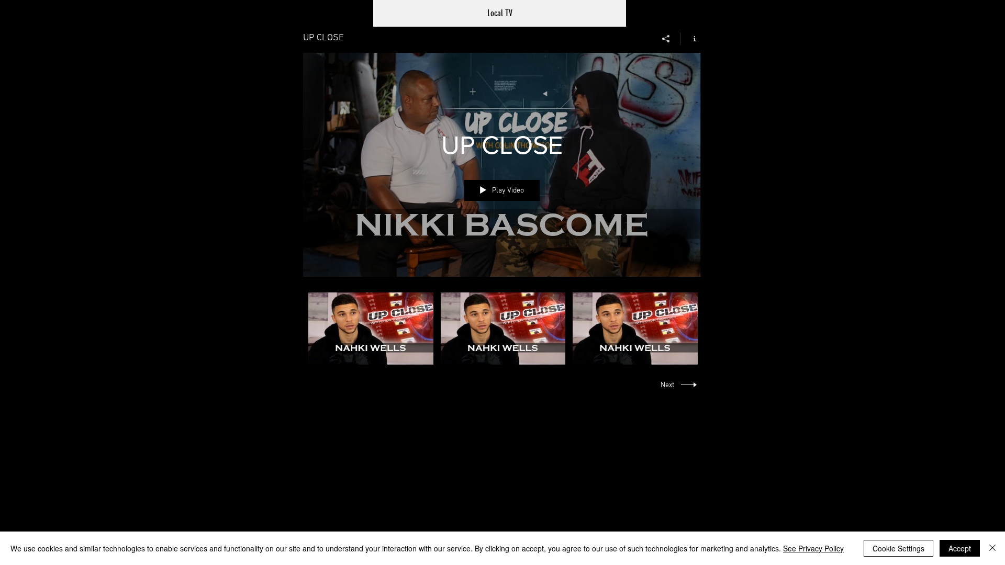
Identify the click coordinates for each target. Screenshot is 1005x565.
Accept (959, 548)
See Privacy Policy (813, 548)
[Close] (992, 548)
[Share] (666, 38)
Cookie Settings (898, 548)
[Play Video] (370, 328)
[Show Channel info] (690, 38)
